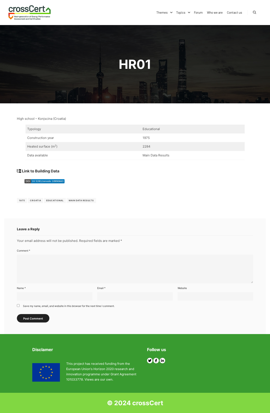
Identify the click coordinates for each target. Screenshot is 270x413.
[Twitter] (150, 360)
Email (101, 288)
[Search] (254, 12)
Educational (55, 200)
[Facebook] (156, 360)
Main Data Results (81, 200)
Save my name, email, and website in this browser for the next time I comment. (69, 306)
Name (21, 288)
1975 (22, 200)
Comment (23, 250)
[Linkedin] (162, 360)
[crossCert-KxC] (29, 12)
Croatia (35, 200)
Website (182, 288)
